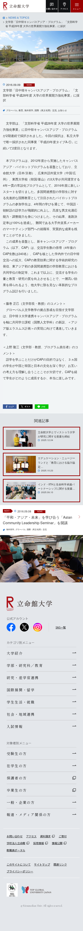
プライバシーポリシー (20, 871)
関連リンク (60, 864)
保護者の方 (17, 778)
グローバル (11, 110)
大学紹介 (15, 653)
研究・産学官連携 (23, 677)
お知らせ (62, 110)
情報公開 (57, 843)
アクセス (31, 836)
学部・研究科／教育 (25, 665)
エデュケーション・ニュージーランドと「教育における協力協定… (56, 462)
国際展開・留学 (21, 689)
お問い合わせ (15, 836)
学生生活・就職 (21, 702)
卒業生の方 (17, 790)
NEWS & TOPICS (18, 17)
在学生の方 (17, 765)
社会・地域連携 (21, 714)
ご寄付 (63, 836)
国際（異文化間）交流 (46, 110)
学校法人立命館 (16, 843)
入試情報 (15, 726)
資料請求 (45, 836)
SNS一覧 (61, 627)
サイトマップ (42, 864)
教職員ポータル (16, 850)
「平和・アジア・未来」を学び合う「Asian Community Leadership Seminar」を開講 (37, 520)
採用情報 (38, 843)
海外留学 (28, 110)
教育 (21, 110)
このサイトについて (19, 864)
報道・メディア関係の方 (29, 814)
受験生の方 (17, 753)
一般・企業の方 (21, 802)
